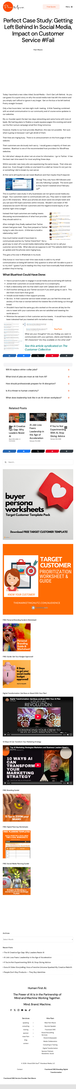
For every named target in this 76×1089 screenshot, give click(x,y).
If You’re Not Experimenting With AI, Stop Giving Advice (27, 962)
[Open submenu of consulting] (33, 1026)
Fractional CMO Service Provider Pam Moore (20, 1078)
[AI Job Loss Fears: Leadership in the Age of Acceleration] (38, 417)
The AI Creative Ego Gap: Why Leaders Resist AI (24, 952)
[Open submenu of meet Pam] (33, 1036)
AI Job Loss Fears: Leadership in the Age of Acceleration (37, 431)
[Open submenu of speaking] (33, 1022)
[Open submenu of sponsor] (33, 1033)
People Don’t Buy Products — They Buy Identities (24, 972)
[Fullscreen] (71, 735)
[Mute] (68, 735)
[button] (10, 427)
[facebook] (11, 1010)
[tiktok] (29, 1010)
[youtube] (22, 1010)
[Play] (5, 735)
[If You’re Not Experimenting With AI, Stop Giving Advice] (58, 417)
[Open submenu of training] (33, 1029)
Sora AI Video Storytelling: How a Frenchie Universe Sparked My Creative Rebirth (38, 967)
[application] (38, 717)
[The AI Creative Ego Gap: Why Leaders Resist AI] (17, 418)
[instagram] (18, 1010)
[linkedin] (26, 1010)
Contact (20, 1069)
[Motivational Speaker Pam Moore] (13, 2)
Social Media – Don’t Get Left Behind (49, 94)
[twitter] (15, 1010)
